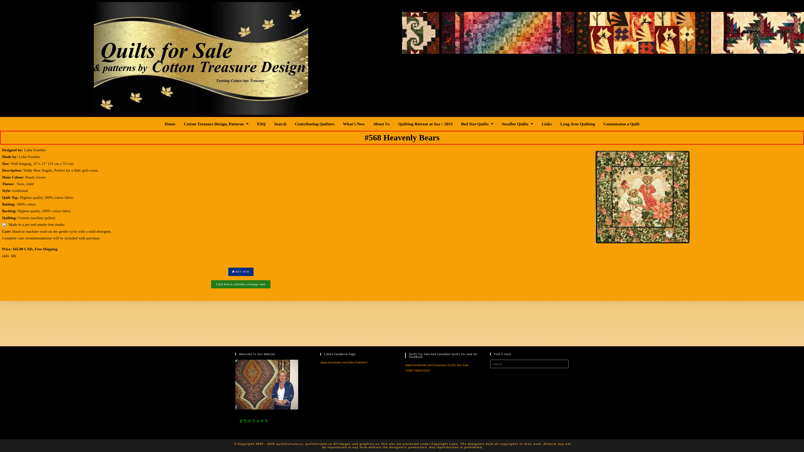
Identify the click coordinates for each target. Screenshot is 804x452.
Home (170, 124)
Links (547, 124)
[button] (406, 33)
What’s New (354, 124)
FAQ (261, 124)
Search (280, 124)
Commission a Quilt (621, 124)
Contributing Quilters (315, 124)
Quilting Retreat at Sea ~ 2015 (425, 124)
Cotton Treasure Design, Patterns (214, 124)
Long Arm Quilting (577, 124)
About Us (381, 124)
